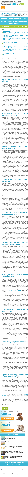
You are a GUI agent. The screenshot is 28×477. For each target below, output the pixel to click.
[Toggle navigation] (3, 7)
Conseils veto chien (14, 472)
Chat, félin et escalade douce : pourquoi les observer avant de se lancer (15, 41)
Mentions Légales (23, 470)
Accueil (2, 469)
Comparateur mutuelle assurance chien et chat (12, 13)
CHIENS (6, 414)
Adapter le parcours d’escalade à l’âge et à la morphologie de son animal (15, 33)
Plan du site (6, 470)
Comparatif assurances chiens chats (13, 469)
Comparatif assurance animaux (14, 463)
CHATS (5, 425)
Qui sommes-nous (14, 470)
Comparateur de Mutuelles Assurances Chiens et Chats (12, 3)
